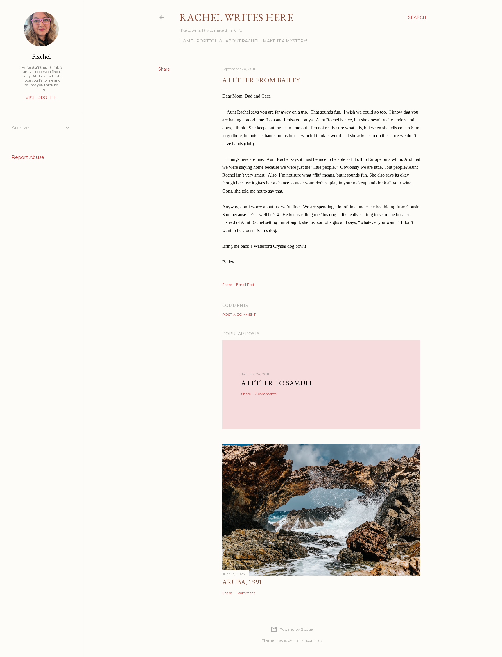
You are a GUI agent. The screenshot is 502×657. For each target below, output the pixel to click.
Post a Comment (239, 314)
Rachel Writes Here (236, 17)
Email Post (245, 284)
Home (186, 41)
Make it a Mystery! (285, 41)
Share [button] (164, 69)
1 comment (245, 592)
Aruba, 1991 (242, 581)
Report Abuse (28, 157)
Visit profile (41, 97)
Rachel (41, 56)
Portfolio (209, 41)
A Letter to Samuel (277, 382)
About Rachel (242, 41)
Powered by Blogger (297, 629)
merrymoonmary (308, 640)
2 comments (265, 394)
